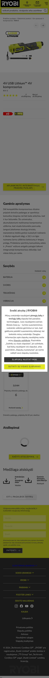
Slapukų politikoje (22, 341)
